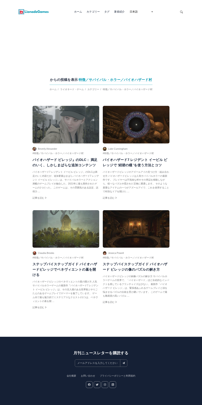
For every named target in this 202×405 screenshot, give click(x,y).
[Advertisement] (101, 41)
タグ (107, 11)
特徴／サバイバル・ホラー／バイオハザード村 (127, 89)
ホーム (78, 11)
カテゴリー (93, 11)
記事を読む (39, 198)
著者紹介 (119, 11)
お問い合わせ (88, 376)
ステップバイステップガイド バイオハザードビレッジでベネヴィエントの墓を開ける (65, 269)
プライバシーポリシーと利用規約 (117, 376)
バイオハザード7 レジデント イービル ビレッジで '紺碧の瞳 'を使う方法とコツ (135, 162)
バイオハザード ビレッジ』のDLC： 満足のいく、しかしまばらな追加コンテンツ (65, 162)
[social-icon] (89, 384)
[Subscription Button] (123, 363)
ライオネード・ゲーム (72, 89)
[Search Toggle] (181, 12)
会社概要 (71, 376)
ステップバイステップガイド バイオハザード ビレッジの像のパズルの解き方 (135, 266)
